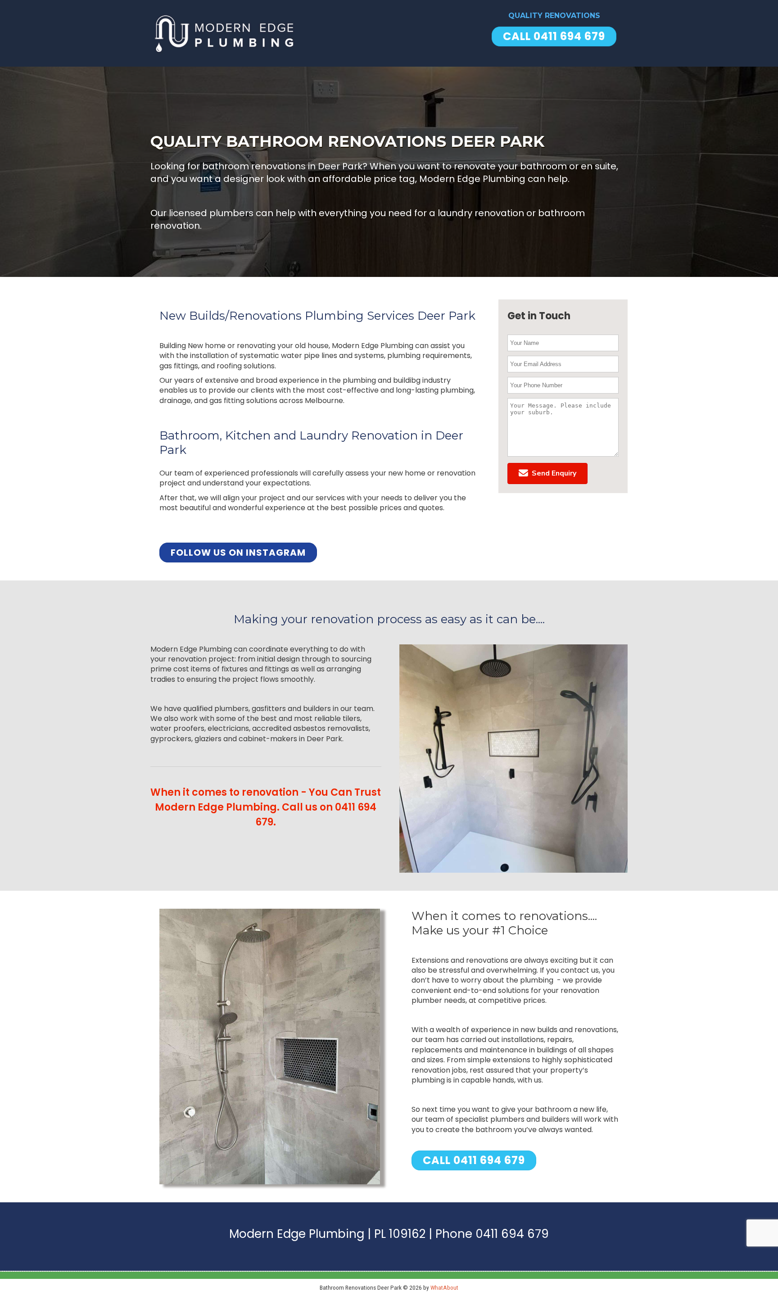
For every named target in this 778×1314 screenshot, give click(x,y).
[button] (547, 473)
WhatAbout (444, 1287)
